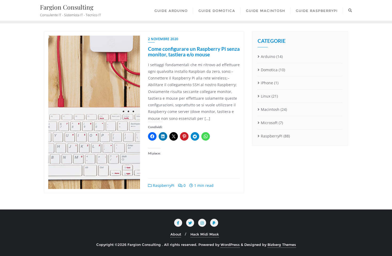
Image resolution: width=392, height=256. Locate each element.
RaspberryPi (163, 185)
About (175, 234)
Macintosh (270, 109)
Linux (265, 96)
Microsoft (269, 122)
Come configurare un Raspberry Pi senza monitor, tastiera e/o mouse (194, 51)
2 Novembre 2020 (163, 39)
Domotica (269, 69)
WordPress (230, 244)
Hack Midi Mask (204, 234)
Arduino (268, 56)
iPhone (267, 82)
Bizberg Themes (281, 244)
